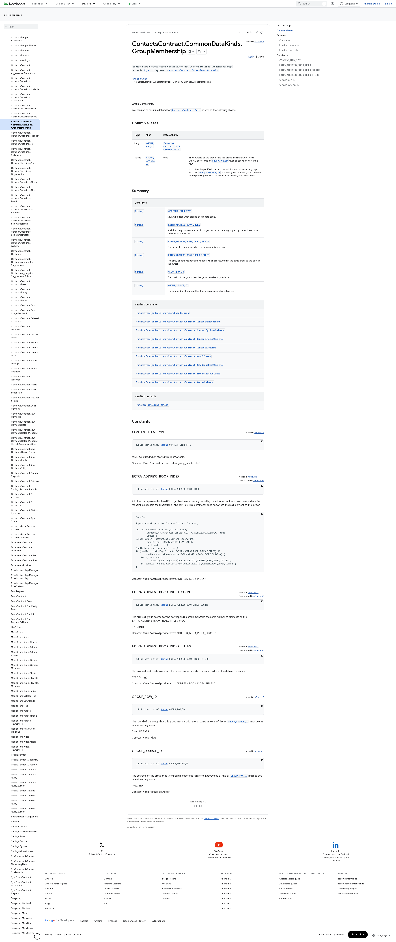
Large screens (169, 878)
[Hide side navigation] (37, 936)
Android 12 (226, 903)
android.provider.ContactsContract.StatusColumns (182, 382)
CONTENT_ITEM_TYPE (179, 211)
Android (49, 878)
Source (48, 893)
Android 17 (226, 878)
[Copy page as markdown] (199, 51)
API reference (13, 15)
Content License (211, 818)
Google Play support (347, 888)
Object (148, 70)
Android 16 (226, 883)
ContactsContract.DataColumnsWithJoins (194, 70)
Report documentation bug (351, 883)
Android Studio (372, 3)
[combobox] (311, 3)
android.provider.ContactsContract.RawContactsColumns (186, 373)
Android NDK (285, 898)
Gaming (108, 878)
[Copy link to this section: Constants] (153, 422)
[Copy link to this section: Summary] (152, 191)
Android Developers (141, 32)
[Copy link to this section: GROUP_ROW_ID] (160, 697)
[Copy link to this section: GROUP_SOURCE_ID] (165, 751)
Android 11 (226, 908)
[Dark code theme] (262, 441)
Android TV (167, 898)
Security (49, 888)
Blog (134, 3)
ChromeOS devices (171, 888)
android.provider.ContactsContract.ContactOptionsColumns (188, 330)
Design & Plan (63, 3)
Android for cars (170, 893)
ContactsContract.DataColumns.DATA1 (171, 146)
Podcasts (49, 908)
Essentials (38, 3)
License (59, 934)
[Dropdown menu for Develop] (95, 3)
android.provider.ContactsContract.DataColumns (181, 356)
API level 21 (253, 476)
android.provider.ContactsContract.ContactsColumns (184, 347)
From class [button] (152, 405)
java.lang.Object (140, 78)
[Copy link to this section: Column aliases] (161, 123)
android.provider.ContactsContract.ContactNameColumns (186, 321)
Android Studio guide (289, 878)
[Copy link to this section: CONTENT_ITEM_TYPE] (168, 432)
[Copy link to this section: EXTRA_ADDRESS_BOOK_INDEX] (182, 477)
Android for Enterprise (56, 883)
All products (158, 921)
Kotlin (251, 56)
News (48, 898)
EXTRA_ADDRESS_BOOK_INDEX (184, 224)
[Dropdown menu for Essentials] (48, 3)
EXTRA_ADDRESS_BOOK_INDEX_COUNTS (188, 241)
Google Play (109, 3)
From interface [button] (162, 313)
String (139, 211)
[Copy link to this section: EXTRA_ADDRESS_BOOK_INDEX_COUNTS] (197, 592)
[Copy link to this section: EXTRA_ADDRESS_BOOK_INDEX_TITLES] (194, 646)
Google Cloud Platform (134, 921)
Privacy (107, 898)
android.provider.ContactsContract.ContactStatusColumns (187, 338)
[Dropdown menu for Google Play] (120, 3)
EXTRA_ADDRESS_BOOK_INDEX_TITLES (188, 255)
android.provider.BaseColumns (170, 312)
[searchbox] (21, 26)
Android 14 (226, 893)
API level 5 (259, 41)
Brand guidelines (74, 934)
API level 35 (258, 480)
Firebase (112, 921)
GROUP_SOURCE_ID (150, 160)
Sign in (388, 3)
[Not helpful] (261, 32)
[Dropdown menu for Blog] (141, 3)
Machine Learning (112, 883)
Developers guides (288, 883)
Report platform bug (347, 878)
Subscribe (358, 934)
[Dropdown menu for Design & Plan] (74, 3)
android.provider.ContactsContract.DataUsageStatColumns (187, 364)
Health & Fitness (111, 888)
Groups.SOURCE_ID (209, 172)
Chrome (98, 921)
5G (105, 903)
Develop (86, 3)
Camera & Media (112, 893)
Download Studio (287, 893)
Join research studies (348, 893)
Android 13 (226, 898)
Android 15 (226, 888)
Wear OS (166, 883)
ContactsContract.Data (186, 110)
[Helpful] (257, 32)
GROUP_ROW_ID (150, 145)
